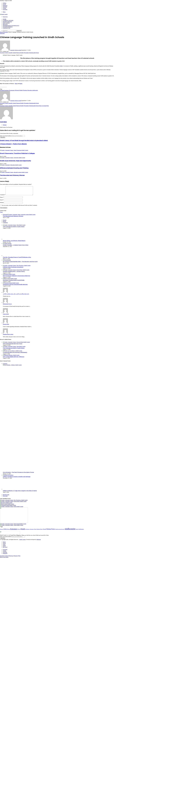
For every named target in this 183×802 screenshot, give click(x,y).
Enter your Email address (5, 135)
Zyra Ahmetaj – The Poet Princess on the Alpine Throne (18, 472)
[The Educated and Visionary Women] (14, 172)
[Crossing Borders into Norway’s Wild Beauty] (12, 350)
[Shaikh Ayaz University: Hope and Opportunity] (12, 157)
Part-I (16, 83)
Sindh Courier (22, 539)
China (35, 529)
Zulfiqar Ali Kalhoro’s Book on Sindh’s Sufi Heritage (16, 476)
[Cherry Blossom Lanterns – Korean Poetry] (11, 506)
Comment (2, 194)
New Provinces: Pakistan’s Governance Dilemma (16, 276)
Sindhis (77, 529)
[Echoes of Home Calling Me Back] (14, 522)
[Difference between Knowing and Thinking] (11, 165)
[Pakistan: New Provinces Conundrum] (16, 265)
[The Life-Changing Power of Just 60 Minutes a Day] (11, 255)
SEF (61, 66)
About (4, 543)
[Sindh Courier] (4, 14)
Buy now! (5, 547)
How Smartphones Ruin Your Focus (12, 343)
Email (2, 199)
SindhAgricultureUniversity (60, 529)
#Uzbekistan (27, 529)
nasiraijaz (12, 50)
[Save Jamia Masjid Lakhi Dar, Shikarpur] (11, 355)
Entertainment (8, 26)
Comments (5, 222)
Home (4, 19)
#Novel (18, 529)
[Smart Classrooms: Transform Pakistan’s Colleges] (14, 150)
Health (5, 24)
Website (2, 202)
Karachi (44, 529)
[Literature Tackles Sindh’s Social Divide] (10, 278)
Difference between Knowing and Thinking (14, 168)
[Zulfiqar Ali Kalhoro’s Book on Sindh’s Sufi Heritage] (8, 475)
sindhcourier (35, 90)
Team (4, 544)
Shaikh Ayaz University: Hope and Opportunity (15, 161)
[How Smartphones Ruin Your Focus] (16, 342)
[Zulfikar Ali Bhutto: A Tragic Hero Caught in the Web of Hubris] (8, 489)
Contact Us (6, 28)
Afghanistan (32, 529)
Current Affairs (8, 20)
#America (1, 529)
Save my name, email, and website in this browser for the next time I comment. (19, 205)
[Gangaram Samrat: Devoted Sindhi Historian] (11, 283)
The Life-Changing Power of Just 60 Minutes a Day (17, 257)
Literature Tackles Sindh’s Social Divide (13, 280)
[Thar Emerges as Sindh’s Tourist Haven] (14, 225)
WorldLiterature (81, 529)
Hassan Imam (6, 324)
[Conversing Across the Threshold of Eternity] (13, 523)
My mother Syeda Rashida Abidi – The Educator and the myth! (20, 261)
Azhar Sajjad (6, 314)
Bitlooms (39, 539)
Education (6, 23)
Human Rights (7, 21)
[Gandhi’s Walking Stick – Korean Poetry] (16, 269)
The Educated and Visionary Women (12, 175)
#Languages (12, 90)
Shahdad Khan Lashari (8, 334)
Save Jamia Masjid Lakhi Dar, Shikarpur (13, 357)
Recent (4, 221)
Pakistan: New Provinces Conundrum (13, 267)
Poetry (53, 529)
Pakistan (48, 529)
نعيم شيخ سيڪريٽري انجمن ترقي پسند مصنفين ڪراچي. (16, 293)
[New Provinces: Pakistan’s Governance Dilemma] (9, 274)
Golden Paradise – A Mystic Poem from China (15, 245)
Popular (4, 220)
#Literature (13, 529)
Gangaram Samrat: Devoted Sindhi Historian (15, 284)
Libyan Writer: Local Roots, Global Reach (14, 240)
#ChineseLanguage (4, 90)
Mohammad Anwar (7, 303)
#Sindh (20, 90)
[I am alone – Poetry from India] (11, 525)
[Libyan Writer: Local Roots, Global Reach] (11, 239)
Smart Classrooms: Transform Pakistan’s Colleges (17, 153)
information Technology (11, 25)
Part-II (21, 83)
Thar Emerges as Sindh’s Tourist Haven (14, 226)
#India (5, 529)
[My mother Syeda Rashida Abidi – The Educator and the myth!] (7, 260)
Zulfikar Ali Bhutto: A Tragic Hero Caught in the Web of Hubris (20, 491)
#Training (25, 90)
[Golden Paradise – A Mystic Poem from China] (7, 243)
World (4, 545)
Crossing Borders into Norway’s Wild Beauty (15, 352)
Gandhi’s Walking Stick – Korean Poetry (14, 271)
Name (2, 197)
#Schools (17, 90)
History (41, 529)
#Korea (8, 529)
